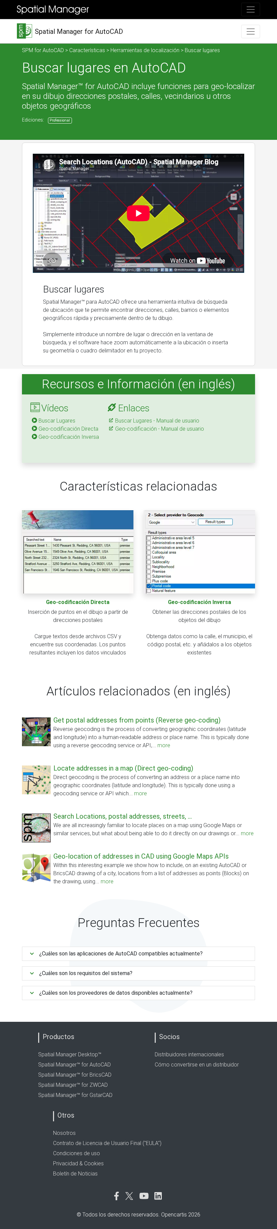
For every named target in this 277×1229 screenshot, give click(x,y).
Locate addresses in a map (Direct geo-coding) (123, 768)
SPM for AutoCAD (43, 50)
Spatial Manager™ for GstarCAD (75, 1095)
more (163, 745)
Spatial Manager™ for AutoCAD (74, 1064)
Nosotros (64, 1133)
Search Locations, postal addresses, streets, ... (122, 816)
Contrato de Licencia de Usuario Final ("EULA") (107, 1143)
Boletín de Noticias (75, 1173)
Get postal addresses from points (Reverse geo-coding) (137, 720)
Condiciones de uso (76, 1153)
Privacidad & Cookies (78, 1163)
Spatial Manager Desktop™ (69, 1054)
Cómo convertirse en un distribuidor (197, 1064)
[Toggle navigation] (250, 9)
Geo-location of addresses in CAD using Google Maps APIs (141, 856)
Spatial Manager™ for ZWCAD (73, 1085)
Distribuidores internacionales (189, 1054)
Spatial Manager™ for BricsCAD (74, 1075)
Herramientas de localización (144, 50)
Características (87, 50)
